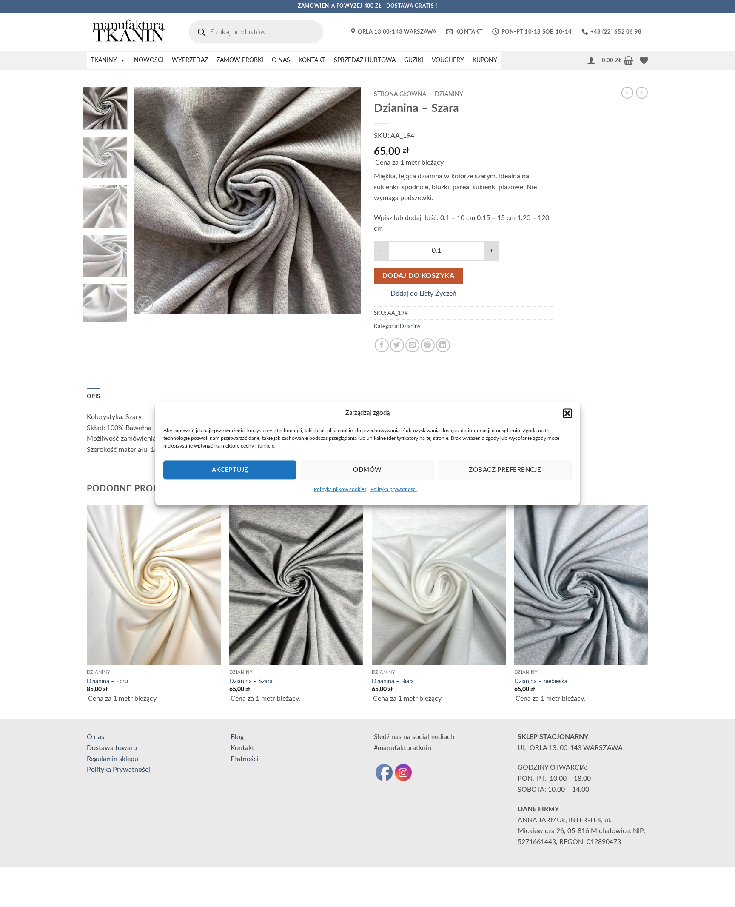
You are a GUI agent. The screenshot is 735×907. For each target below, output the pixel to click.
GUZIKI (413, 60)
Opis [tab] (93, 396)
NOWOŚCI (148, 60)
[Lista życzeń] (644, 60)
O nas (95, 736)
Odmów (367, 470)
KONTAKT (312, 60)
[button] (567, 413)
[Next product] (627, 93)
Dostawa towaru (112, 747)
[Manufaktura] (129, 32)
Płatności (245, 759)
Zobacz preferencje (505, 470)
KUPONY (485, 60)
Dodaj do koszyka (418, 276)
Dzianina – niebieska (540, 681)
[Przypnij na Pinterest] (428, 345)
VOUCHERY (448, 60)
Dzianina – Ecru (107, 681)
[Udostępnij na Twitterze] (397, 345)
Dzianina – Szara (251, 681)
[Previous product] (642, 93)
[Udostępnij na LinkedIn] (443, 345)
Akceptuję (230, 470)
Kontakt (242, 747)
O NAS (281, 60)
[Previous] (149, 200)
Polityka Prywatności (118, 769)
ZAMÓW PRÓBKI (240, 60)
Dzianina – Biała (393, 681)
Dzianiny (449, 94)
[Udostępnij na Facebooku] (382, 345)
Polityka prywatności (393, 489)
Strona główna (400, 94)
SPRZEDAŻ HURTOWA (365, 60)
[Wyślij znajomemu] (412, 345)
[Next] (345, 200)
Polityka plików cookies (340, 489)
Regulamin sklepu (112, 759)
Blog (237, 736)
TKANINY (104, 60)
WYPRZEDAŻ (190, 60)
